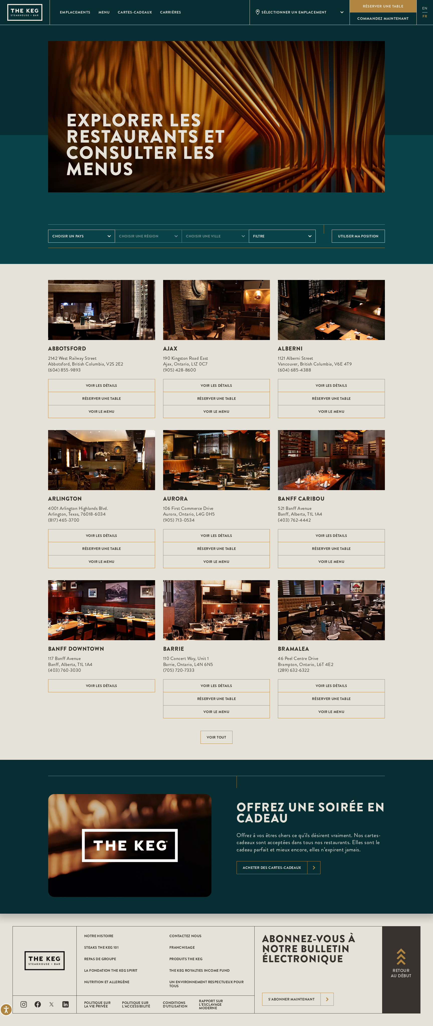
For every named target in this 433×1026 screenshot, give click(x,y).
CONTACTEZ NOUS (185, 935)
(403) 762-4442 (294, 520)
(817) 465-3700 (63, 520)
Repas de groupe (100, 958)
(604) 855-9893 (64, 370)
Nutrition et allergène (107, 981)
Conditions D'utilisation (175, 1004)
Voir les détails (101, 385)
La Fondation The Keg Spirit (111, 970)
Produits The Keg (185, 958)
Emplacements (75, 12)
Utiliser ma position (358, 236)
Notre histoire (99, 935)
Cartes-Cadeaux (135, 12)
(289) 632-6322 (293, 670)
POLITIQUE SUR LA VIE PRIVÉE (97, 1004)
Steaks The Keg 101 (101, 947)
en (424, 8)
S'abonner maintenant (291, 999)
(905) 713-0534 (179, 520)
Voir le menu (102, 411)
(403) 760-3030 (64, 670)
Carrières (170, 12)
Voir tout (216, 737)
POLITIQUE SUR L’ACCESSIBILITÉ (136, 1004)
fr (424, 16)
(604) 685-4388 (294, 370)
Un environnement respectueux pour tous (206, 983)
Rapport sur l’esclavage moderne (211, 1004)
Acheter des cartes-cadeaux (272, 867)
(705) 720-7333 (179, 670)
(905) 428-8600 (179, 370)
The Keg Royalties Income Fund (199, 970)
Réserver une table (101, 398)
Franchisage (182, 947)
